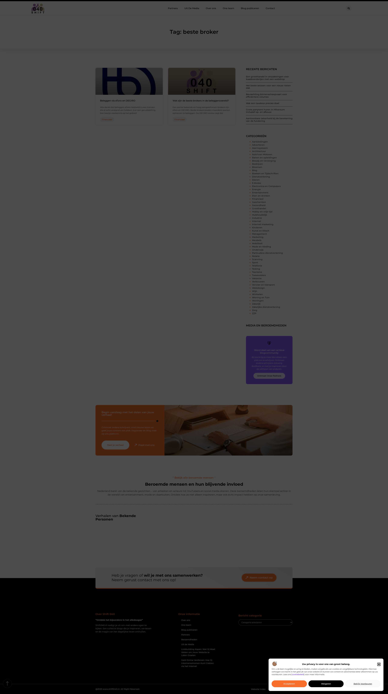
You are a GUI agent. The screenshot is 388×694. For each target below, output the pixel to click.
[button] (378, 664)
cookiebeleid (298, 674)
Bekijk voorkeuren (363, 684)
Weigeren (326, 684)
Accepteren (289, 684)
